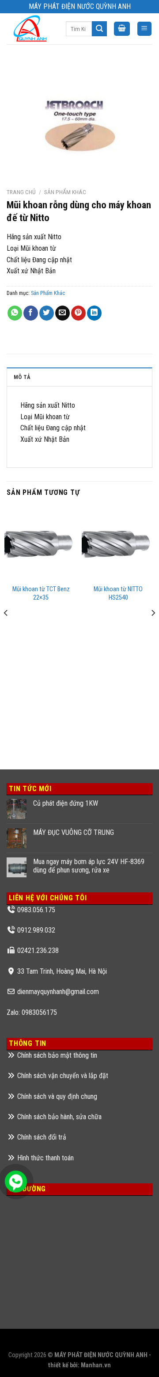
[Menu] (144, 29)
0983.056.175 (36, 910)
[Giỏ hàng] (122, 29)
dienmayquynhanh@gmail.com (58, 991)
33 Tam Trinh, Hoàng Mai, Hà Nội (62, 971)
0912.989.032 (36, 930)
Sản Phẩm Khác (65, 191)
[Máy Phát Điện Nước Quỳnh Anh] (30, 29)
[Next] (152, 630)
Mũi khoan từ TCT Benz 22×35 (41, 593)
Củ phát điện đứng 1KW (65, 803)
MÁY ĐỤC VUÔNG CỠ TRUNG (73, 832)
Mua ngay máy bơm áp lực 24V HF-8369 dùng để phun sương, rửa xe (88, 865)
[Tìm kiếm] (99, 28)
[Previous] (6, 630)
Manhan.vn (96, 1365)
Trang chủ (21, 191)
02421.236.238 (38, 950)
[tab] (79, 376)
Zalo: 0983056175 (32, 1012)
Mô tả (22, 377)
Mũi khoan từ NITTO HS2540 (118, 593)
